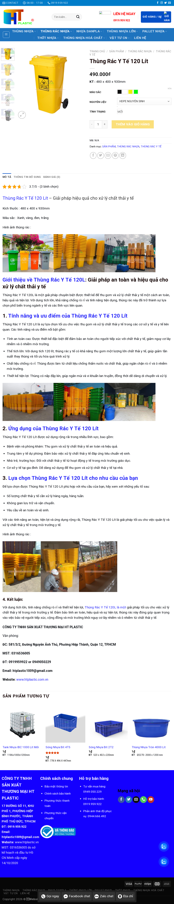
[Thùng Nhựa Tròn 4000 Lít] (151, 723)
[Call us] (143, 799)
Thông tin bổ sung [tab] (27, 176)
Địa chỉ (128, 896)
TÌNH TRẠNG (98, 111)
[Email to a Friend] (108, 155)
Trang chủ (97, 51)
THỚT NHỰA (46, 38)
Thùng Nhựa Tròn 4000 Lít (149, 747)
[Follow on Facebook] (157, 3)
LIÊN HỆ (140, 38)
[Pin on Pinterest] (115, 155)
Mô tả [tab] (7, 176)
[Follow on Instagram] (161, 3)
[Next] (79, 84)
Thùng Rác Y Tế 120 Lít (25, 198)
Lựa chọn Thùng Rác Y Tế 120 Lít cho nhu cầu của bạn (73, 478)
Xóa (169, 88)
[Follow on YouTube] (150, 799)
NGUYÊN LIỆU (98, 102)
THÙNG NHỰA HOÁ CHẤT (83, 38)
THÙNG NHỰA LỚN (121, 31)
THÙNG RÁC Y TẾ (151, 146)
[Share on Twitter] (100, 155)
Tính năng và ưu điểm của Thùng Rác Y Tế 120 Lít (67, 316)
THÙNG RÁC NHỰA (54, 31)
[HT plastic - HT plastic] (25, 17)
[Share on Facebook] (93, 155)
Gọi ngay (53, 896)
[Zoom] (22, 115)
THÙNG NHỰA (23, 31)
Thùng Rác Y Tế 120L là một (105, 607)
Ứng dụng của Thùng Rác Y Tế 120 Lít (53, 428)
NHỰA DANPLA (88, 31)
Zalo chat (106, 896)
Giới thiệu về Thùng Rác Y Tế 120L (44, 280)
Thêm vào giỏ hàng (133, 124)
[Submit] (77, 17)
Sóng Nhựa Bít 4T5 (58, 747)
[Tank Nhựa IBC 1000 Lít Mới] (22, 723)
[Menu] (6, 34)
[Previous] (22, 84)
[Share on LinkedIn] (122, 155)
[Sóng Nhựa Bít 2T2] (108, 723)
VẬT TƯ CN (118, 38)
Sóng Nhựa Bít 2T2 (101, 747)
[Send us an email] (169, 3)
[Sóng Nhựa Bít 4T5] (65, 723)
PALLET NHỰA (153, 31)
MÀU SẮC (95, 92)
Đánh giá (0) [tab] (51, 176)
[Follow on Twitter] (165, 3)
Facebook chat (79, 896)
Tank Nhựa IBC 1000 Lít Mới (21, 747)
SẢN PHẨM (116, 51)
